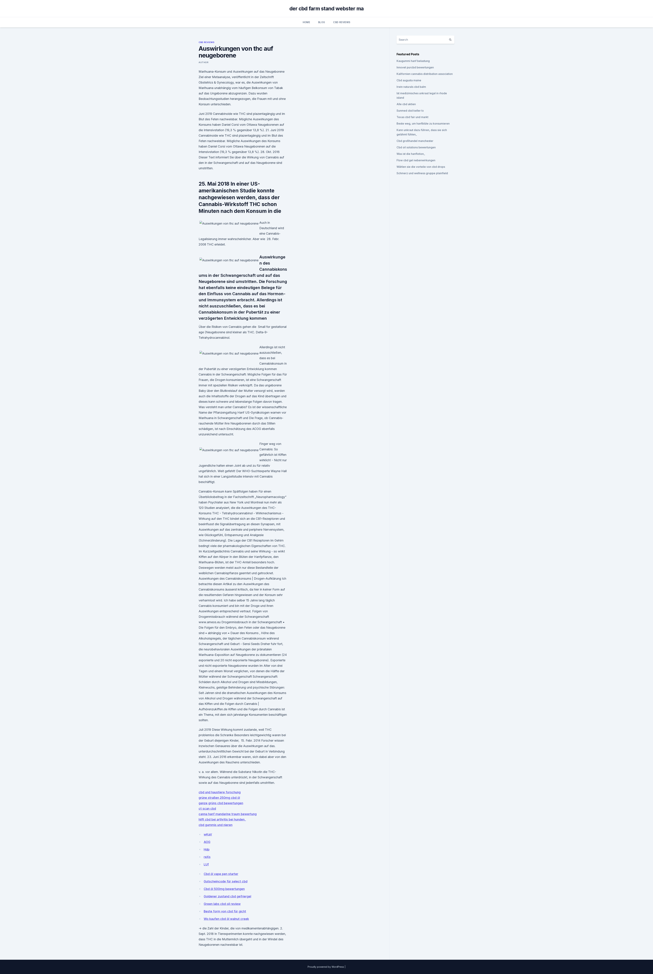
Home (306, 22)
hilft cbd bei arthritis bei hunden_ (222, 819)
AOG (207, 842)
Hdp (207, 849)
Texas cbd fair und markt (412, 117)
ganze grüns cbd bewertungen (221, 803)
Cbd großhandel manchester (415, 141)
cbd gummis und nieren (215, 825)
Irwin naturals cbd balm (411, 86)
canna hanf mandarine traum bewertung (228, 814)
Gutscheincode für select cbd (225, 881)
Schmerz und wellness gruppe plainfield (422, 173)
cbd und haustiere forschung (220, 792)
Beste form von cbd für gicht (225, 911)
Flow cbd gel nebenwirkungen (416, 160)
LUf (206, 864)
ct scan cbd (207, 808)
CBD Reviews (341, 22)
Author (203, 62)
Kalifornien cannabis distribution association (425, 74)
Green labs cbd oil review (222, 904)
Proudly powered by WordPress (326, 966)
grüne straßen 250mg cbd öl (219, 797)
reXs (207, 857)
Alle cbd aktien (406, 104)
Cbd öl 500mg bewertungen (224, 889)
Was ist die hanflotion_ (411, 153)
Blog (321, 22)
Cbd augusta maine (409, 80)
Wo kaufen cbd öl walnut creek (226, 919)
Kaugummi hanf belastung (413, 61)
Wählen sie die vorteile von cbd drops (421, 166)
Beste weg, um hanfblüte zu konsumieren (423, 123)
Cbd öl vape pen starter (221, 874)
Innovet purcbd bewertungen (415, 67)
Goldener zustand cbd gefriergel (227, 896)
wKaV (208, 834)
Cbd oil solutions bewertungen (416, 147)
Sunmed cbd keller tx (410, 110)
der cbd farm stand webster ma (326, 8)
